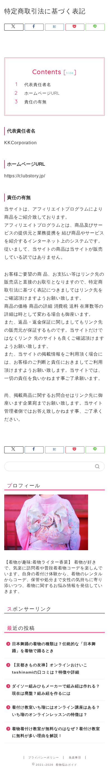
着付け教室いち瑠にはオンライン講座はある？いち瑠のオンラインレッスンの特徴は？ (56, 711)
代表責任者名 (37, 84)
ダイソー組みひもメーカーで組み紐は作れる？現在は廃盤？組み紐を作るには (56, 690)
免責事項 (75, 757)
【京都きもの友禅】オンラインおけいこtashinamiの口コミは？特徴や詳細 (49, 668)
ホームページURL (42, 93)
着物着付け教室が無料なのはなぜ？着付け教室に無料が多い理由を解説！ (56, 732)
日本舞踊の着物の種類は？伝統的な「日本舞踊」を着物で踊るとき (54, 647)
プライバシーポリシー (43, 757)
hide (70, 73)
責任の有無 (35, 101)
